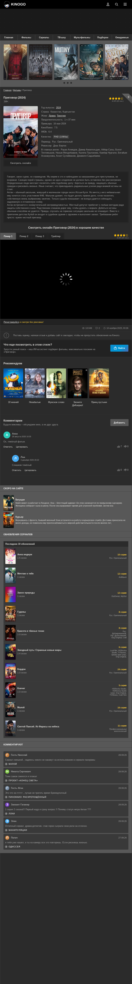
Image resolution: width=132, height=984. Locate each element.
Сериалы (44, 37)
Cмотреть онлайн (20, 163)
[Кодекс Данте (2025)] (117, 62)
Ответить (8, 447)
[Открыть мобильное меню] (125, 4)
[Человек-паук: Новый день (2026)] (15, 62)
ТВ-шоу (62, 37)
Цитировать (22, 447)
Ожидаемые (122, 37)
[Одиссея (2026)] (41, 62)
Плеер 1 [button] (8, 236)
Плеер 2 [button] (24, 236)
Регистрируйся (11, 322)
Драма (52, 115)
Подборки (102, 37)
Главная (8, 37)
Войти (107, 4)
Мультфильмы (82, 37)
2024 (58, 107)
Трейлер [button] (55, 236)
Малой (13, 764)
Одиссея (14, 846)
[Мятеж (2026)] (66, 62)
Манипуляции (18, 830)
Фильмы (26, 37)
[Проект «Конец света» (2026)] (91, 62)
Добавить (119, 422)
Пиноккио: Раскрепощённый (27, 797)
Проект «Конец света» (23, 780)
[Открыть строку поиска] (116, 4)
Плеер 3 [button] (39, 236)
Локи (12, 813)
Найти (121, 348)
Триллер (61, 115)
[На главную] (14, 4)
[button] (61, 83)
